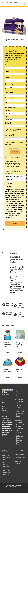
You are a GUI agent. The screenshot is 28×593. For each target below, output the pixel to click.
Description (5, 253)
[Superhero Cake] (20, 361)
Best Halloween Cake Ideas (20, 394)
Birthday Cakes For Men (6, 457)
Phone (7, 78)
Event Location (10, 92)
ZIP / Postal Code (10, 107)
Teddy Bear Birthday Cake (20, 344)
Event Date (9, 84)
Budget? (8, 123)
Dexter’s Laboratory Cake (7, 344)
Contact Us (20, 454)
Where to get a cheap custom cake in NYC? (20, 403)
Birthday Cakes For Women (6, 465)
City (6, 102)
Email (7, 71)
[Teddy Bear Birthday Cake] (20, 334)
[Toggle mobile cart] (25, 4)
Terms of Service (19, 462)
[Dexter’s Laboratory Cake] (7, 334)
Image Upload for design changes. (14, 143)
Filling (7, 117)
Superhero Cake (19, 370)
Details (8, 352)
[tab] (5, 253)
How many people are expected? (13, 135)
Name (7, 65)
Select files (15, 152)
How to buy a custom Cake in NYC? (20, 414)
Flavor (7, 111)
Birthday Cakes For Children (6, 472)
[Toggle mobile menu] (25, 2)
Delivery (9, 186)
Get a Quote (20, 458)
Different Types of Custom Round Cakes (19, 440)
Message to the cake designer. (12, 172)
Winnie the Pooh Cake (7, 370)
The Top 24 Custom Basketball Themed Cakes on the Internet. (20, 426)
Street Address (9, 98)
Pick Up (9, 183)
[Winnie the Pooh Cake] (7, 361)
